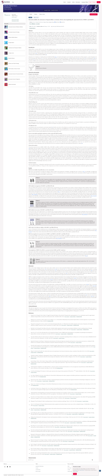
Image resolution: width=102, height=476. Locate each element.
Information (78, 2)
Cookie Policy (81, 470)
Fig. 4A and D (84, 214)
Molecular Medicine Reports (10, 5)
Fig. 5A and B (58, 238)
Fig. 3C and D (93, 195)
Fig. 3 (59, 191)
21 (75, 278)
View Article (66, 316)
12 (91, 59)
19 (66, 273)
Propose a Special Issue (8, 8)
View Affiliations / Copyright (34, 23)
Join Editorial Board (7, 7)
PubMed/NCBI (79, 316)
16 (56, 269)
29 (49, 296)
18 (91, 270)
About (64, 2)
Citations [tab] (35, 14)
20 (29, 278)
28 (95, 285)
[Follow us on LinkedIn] (7, 466)
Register (94, 2)
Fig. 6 (86, 255)
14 (29, 148)
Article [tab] (30, 14)
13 (81, 143)
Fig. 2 (84, 171)
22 (50, 279)
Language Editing (84, 2)
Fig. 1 (56, 56)
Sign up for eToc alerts (15, 19)
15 (45, 269)
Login (90, 2)
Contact (69, 469)
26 (88, 284)
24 (90, 279)
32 (93, 296)
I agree (75, 473)
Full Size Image (14, 17)
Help (68, 466)
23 (52, 279)
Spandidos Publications (39, 466)
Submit (98, 2)
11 (33, 59)
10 (94, 58)
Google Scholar (73, 316)
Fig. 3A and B (34, 194)
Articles (73, 2)
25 (86, 284)
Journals (68, 2)
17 (64, 269)
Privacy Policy (75, 471)
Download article (93, 14)
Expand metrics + (32, 28)
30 (91, 296)
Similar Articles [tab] (42, 14)
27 (94, 285)
